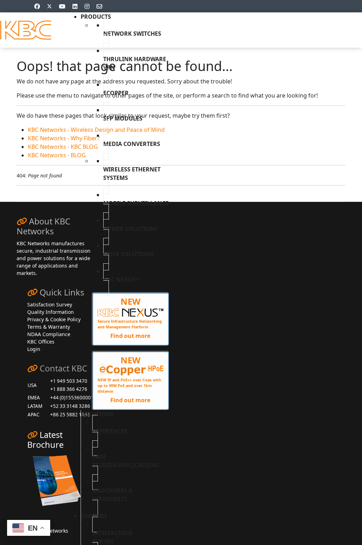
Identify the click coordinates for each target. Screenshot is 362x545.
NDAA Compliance (48, 334)
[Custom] (99, 6)
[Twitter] (49, 6)
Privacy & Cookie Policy (54, 319)
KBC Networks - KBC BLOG (63, 147)
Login (33, 349)
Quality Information (50, 312)
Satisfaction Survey (49, 304)
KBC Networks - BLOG (57, 155)
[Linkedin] (74, 6)
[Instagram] (86, 6)
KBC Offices (40, 341)
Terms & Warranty (48, 326)
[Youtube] (62, 6)
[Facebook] (37, 6)
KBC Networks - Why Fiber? (64, 138)
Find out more (130, 336)
